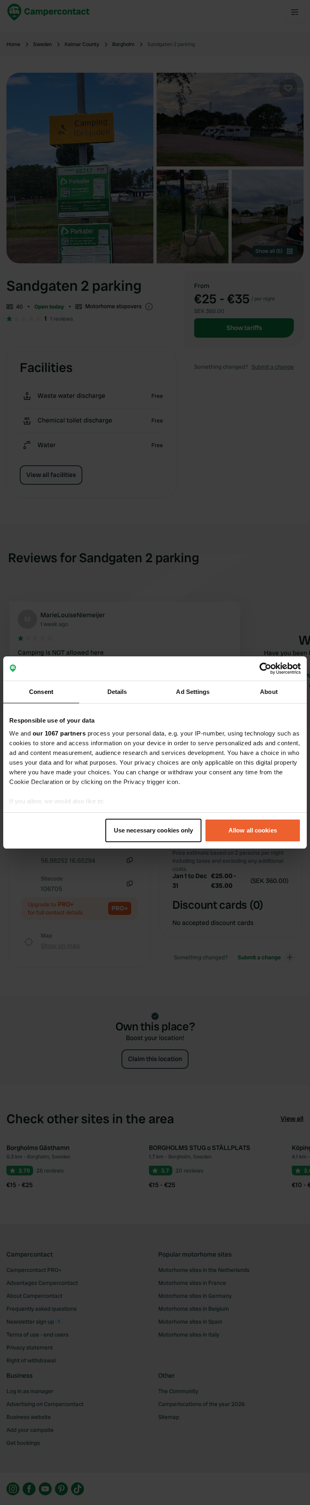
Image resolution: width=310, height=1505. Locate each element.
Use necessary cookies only (153, 830)
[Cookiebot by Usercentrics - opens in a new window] (265, 668)
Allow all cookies (252, 830)
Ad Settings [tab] (192, 691)
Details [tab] (117, 691)
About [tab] (269, 691)
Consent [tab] (41, 691)
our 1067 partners (59, 733)
